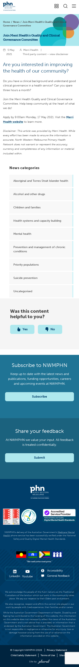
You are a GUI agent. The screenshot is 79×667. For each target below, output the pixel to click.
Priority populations (26, 264)
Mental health (22, 234)
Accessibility (54, 570)
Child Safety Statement (23, 655)
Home (6, 22)
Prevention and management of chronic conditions (39, 249)
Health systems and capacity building (37, 220)
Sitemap (63, 655)
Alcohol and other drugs (29, 194)
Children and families (27, 207)
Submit (39, 457)
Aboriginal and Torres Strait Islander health (40, 181)
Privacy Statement (57, 650)
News (16, 22)
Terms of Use (48, 655)
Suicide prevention (25, 278)
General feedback (58, 576)
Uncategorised (22, 291)
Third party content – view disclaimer (45, 54)
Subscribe (39, 396)
